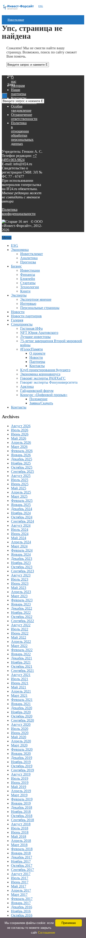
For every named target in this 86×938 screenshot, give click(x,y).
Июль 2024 (19, 530)
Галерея (17, 320)
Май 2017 (18, 886)
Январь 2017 (21, 903)
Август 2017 (21, 874)
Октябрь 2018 (21, 816)
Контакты (18, 98)
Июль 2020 (19, 729)
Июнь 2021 (19, 683)
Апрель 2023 (21, 592)
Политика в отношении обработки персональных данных (22, 133)
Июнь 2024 (19, 534)
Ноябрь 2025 (21, 463)
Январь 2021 (21, 704)
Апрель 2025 (21, 492)
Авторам (18, 86)
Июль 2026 (19, 430)
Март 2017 (19, 895)
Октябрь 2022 (21, 617)
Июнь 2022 (19, 633)
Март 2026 (19, 447)
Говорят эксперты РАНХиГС (43, 378)
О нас (13, 79)
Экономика (20, 250)
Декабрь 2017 (21, 857)
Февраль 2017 (22, 899)
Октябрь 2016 (21, 915)
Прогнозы (28, 262)
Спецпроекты (22, 324)
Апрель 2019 (21, 791)
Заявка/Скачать (41, 403)
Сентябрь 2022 (22, 621)
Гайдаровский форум (36, 391)
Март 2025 (19, 496)
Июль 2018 (19, 828)
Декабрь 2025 (21, 459)
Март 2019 (19, 795)
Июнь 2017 (19, 882)
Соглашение (46, 932)
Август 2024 (21, 525)
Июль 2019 (19, 778)
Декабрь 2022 (21, 608)
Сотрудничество (24, 102)
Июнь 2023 (19, 583)
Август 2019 (21, 774)
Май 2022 (18, 637)
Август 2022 (21, 625)
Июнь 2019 (19, 783)
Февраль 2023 (22, 600)
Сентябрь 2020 (22, 720)
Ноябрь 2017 (21, 861)
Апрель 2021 (21, 691)
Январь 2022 (21, 654)
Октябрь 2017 (21, 865)
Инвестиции (30, 270)
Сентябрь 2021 (22, 671)
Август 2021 (21, 675)
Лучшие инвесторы (35, 337)
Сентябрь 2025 (22, 471)
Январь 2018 (21, 853)
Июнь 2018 (19, 832)
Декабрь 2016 (21, 907)
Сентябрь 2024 (22, 521)
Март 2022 (19, 646)
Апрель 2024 (21, 542)
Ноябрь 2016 (21, 911)
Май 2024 (18, 538)
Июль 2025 (19, 480)
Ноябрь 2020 (21, 712)
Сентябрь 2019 (22, 770)
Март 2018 (19, 845)
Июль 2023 (19, 579)
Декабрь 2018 (21, 807)
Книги (25, 291)
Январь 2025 (21, 505)
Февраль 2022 (22, 650)
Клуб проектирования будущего (45, 370)
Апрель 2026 (21, 442)
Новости (18, 312)
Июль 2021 (19, 679)
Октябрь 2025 (21, 467)
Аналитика (29, 258)
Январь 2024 (21, 554)
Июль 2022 (19, 629)
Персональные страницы (39, 308)
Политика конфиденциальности (19, 212)
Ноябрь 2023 (21, 563)
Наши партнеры (18, 92)
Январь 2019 (21, 803)
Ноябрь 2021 (21, 662)
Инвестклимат (16, 19)
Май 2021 (18, 687)
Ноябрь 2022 (21, 613)
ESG (10, 75)
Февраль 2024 (22, 550)
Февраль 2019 (22, 799)
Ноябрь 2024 (21, 513)
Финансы (27, 274)
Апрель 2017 (21, 890)
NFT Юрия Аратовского (39, 333)
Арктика (27, 386)
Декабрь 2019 (21, 758)
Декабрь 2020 (21, 708)
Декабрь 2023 (21, 559)
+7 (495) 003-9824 (19, 158)
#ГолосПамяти (31, 349)
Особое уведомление (21, 108)
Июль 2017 (19, 878)
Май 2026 (18, 438)
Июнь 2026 (19, 434)
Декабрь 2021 (21, 658)
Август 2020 (21, 724)
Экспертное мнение (35, 299)
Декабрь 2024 (21, 509)
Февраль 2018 (22, 849)
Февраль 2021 (22, 700)
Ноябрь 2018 (21, 812)
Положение (38, 399)
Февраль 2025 (22, 501)
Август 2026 (21, 426)
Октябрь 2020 (21, 716)
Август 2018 (21, 824)
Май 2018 (18, 836)
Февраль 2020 (22, 749)
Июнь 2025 (19, 484)
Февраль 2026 (22, 451)
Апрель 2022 (21, 642)
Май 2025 (18, 488)
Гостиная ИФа (31, 328)
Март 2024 (19, 546)
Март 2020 (19, 745)
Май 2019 (18, 787)
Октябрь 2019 (21, 766)
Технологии (29, 287)
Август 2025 (21, 476)
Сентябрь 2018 (22, 820)
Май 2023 (18, 588)
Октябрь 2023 (21, 567)
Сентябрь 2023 (22, 571)
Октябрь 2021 (21, 666)
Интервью (28, 304)
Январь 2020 (21, 754)
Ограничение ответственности (24, 117)
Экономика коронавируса (40, 374)
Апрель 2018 (21, 841)
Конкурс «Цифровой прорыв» (43, 395)
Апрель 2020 (21, 741)
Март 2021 (19, 695)
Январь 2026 (21, 455)
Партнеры (37, 362)
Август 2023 (21, 575)
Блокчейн (27, 279)
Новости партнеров (26, 316)
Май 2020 (18, 737)
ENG (40, 6)
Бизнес (16, 266)
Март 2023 (19, 596)
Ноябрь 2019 (21, 762)
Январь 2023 (21, 604)
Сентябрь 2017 (22, 870)
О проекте (37, 353)
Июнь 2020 (19, 733)
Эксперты (19, 295)
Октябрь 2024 (21, 517)
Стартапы (28, 283)
